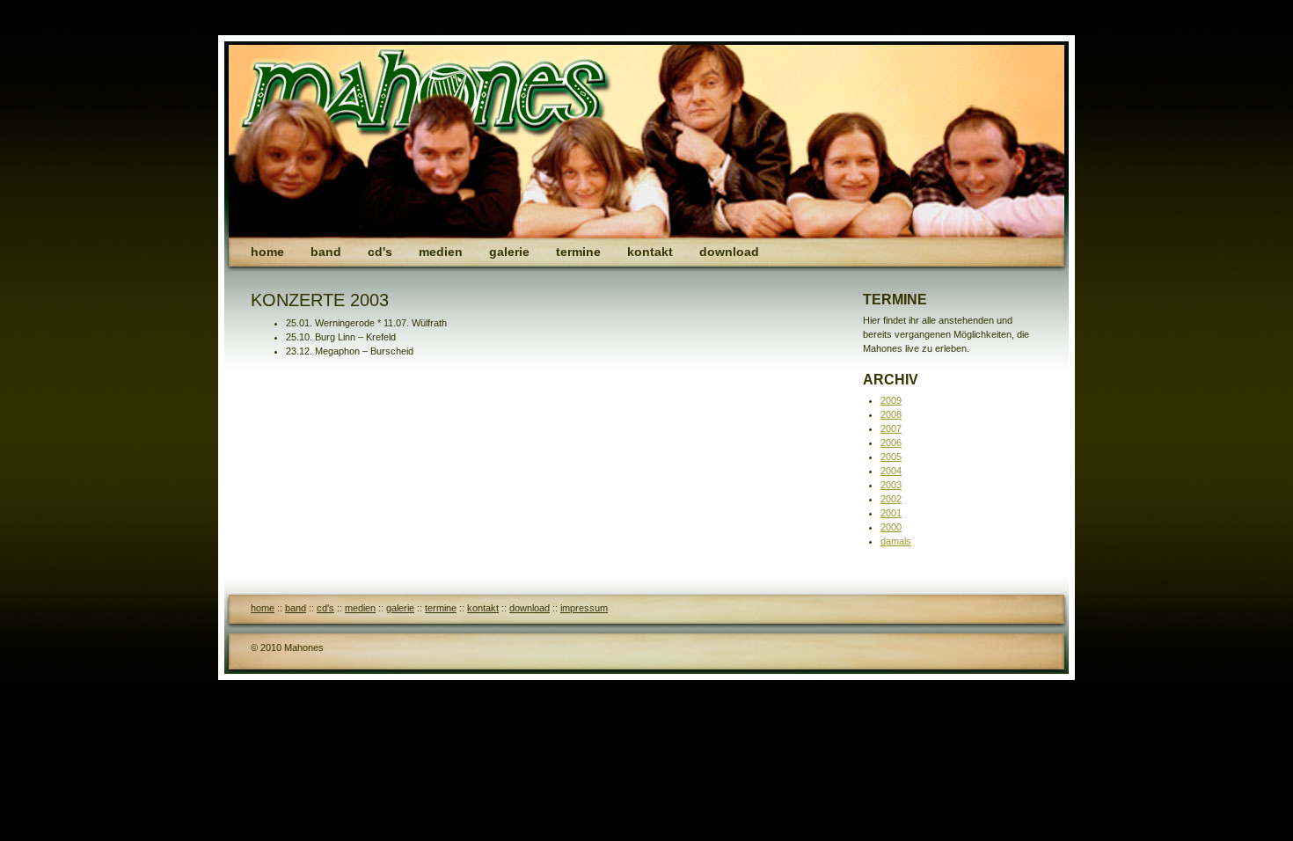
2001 (891, 513)
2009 (891, 400)
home (267, 252)
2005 (891, 456)
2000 (891, 527)
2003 (891, 484)
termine (578, 252)
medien (441, 252)
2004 (891, 470)
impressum (584, 608)
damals (895, 541)
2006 (891, 442)
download (729, 252)
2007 (891, 428)
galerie (509, 252)
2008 (891, 414)
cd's (380, 252)
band (325, 252)
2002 (891, 499)
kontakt (650, 252)
